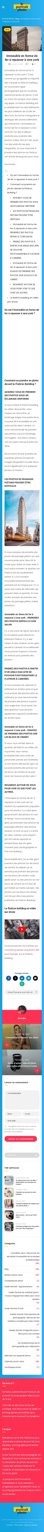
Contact (9, 1525)
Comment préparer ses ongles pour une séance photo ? (27, 1204)
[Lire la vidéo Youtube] (22, 929)
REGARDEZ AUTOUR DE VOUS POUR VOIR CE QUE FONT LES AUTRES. (22, 288)
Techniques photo (13, 1367)
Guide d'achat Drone (14, 1308)
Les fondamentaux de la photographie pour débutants (25, 1345)
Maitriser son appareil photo (18, 1355)
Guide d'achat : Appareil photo (18, 1286)
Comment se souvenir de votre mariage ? (26, 1193)
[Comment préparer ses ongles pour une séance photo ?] (9, 1203)
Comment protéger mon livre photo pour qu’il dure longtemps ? (27, 1227)
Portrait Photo (8, 19)
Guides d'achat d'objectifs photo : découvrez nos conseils (24, 1332)
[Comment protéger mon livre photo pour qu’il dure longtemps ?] (9, 1226)
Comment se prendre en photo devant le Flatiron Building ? (21, 188)
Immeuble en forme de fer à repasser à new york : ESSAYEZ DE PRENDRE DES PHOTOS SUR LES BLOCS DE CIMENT (24, 271)
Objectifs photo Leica (14, 1361)
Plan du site (18, 1525)
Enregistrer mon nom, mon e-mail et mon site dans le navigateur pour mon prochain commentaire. (20, 1129)
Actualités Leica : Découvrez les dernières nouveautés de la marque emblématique (23, 1256)
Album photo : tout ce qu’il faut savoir (26, 1216)
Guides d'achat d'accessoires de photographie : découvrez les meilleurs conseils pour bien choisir (23, 1317)
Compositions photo (14, 1280)
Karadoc (22, 1018)
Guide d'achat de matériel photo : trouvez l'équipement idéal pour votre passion (22, 1296)
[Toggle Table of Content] (6, 171)
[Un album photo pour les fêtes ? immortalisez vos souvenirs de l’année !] (9, 1180)
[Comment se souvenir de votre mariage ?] (9, 1192)
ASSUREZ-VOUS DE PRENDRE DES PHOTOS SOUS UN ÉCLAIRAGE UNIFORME (24, 201)
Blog (17, 19)
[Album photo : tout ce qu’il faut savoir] (9, 1215)
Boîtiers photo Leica (14, 1275)
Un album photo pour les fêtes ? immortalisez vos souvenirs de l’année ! (26, 1182)
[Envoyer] (36, 1155)
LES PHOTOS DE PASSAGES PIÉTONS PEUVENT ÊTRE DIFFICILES (24, 215)
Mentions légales (31, 1525)
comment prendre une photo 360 (22, 949)
